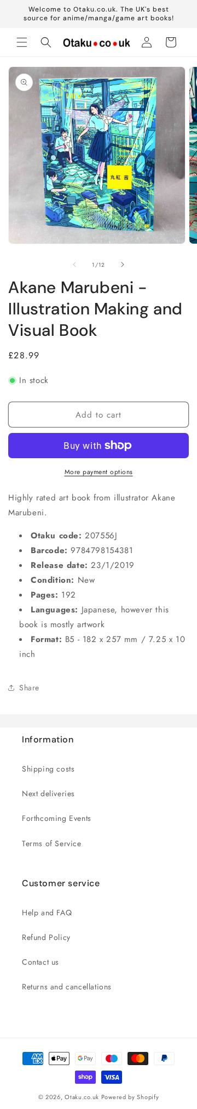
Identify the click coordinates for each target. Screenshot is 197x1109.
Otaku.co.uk (82, 1097)
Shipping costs (48, 768)
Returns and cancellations (67, 986)
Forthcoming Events (56, 818)
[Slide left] (74, 264)
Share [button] (29, 687)
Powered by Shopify (130, 1097)
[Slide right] (123, 264)
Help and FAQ (47, 912)
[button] (22, 42)
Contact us (40, 961)
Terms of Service (52, 843)
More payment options (99, 472)
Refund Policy (46, 937)
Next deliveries (48, 793)
